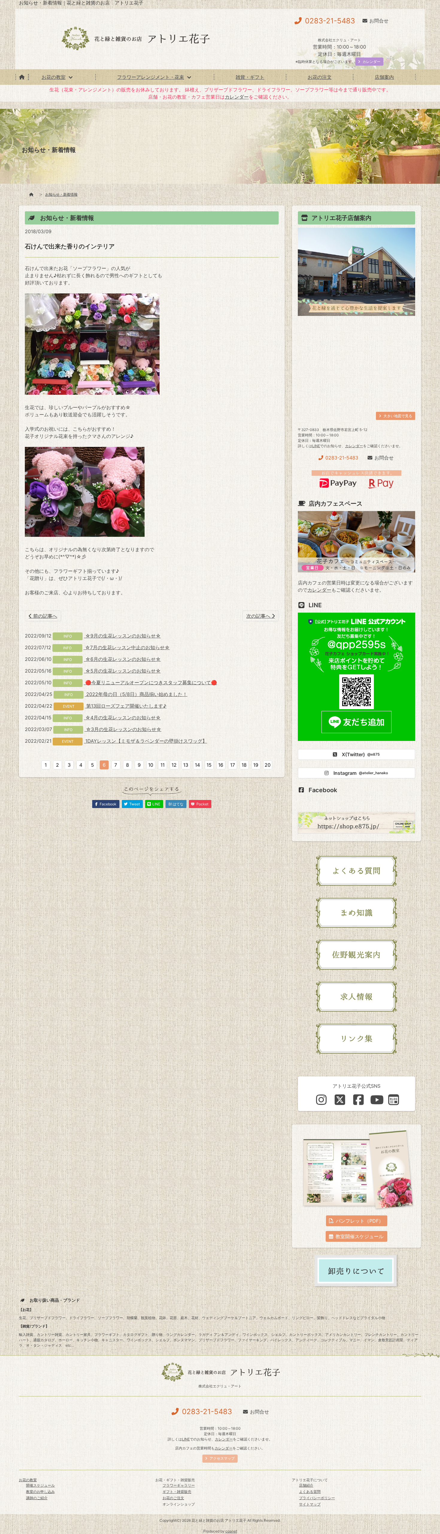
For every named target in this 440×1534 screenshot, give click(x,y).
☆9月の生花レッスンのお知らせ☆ (122, 636)
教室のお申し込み (40, 1491)
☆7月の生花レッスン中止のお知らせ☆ (127, 647)
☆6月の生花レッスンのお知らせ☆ (122, 659)
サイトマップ (310, 1504)
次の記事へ (259, 616)
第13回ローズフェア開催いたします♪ (125, 706)
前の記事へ (44, 616)
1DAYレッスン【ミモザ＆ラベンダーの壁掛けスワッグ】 (145, 741)
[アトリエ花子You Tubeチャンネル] (377, 1099)
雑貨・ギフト (250, 77)
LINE (316, 446)
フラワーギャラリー (179, 1485)
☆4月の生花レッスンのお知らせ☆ (122, 718)
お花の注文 (320, 77)
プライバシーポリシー (317, 1498)
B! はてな (176, 804)
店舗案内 (384, 77)
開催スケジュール (40, 1485)
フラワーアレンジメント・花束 (150, 77)
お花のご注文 (173, 1498)
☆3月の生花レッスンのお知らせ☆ (122, 729)
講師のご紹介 (37, 1498)
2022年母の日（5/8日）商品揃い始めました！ (136, 694)
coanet (231, 1531)
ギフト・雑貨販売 (177, 1491)
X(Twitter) (361, 754)
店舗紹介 (306, 1485)
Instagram (360, 773)
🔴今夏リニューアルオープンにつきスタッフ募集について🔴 (150, 682)
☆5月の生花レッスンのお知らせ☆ (122, 671)
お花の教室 (54, 77)
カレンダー (237, 97)
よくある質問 (310, 1491)
